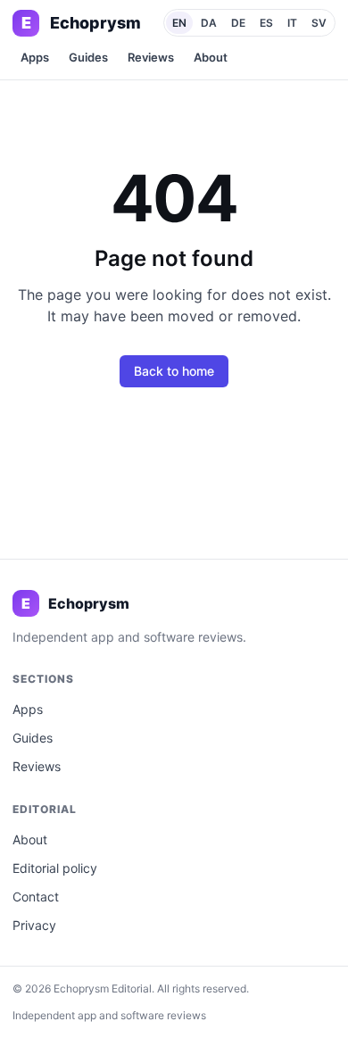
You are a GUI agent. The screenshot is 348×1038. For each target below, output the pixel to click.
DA (209, 22)
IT (292, 22)
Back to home (174, 370)
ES (266, 22)
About (211, 57)
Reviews (151, 57)
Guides (88, 57)
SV (319, 22)
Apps (35, 57)
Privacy (34, 925)
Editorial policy (54, 868)
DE (238, 22)
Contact (35, 896)
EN (179, 22)
